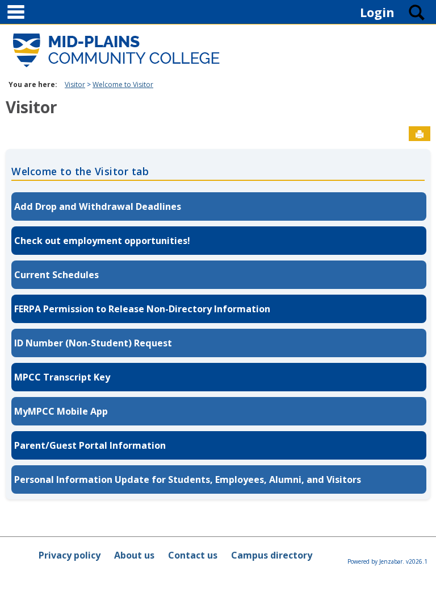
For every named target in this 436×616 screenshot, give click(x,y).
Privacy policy (69, 555)
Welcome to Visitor (123, 84)
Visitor (75, 84)
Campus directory (271, 555)
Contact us (192, 555)
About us (134, 555)
